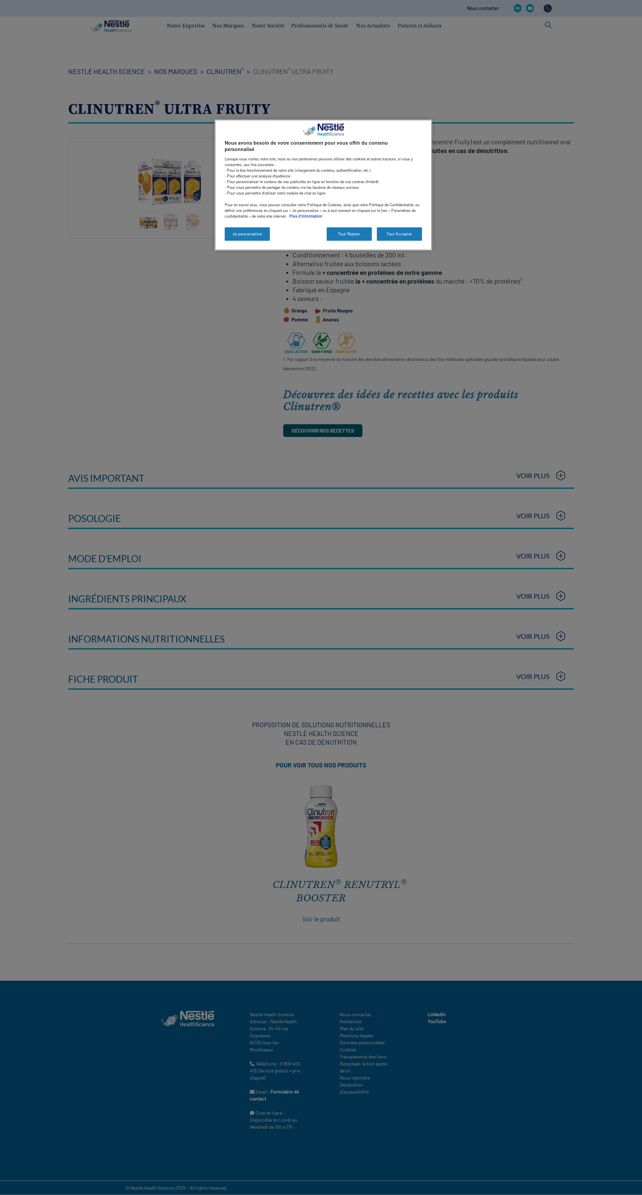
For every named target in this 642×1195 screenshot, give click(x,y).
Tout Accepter (399, 233)
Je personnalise (247, 233)
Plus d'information (305, 216)
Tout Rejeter (349, 233)
